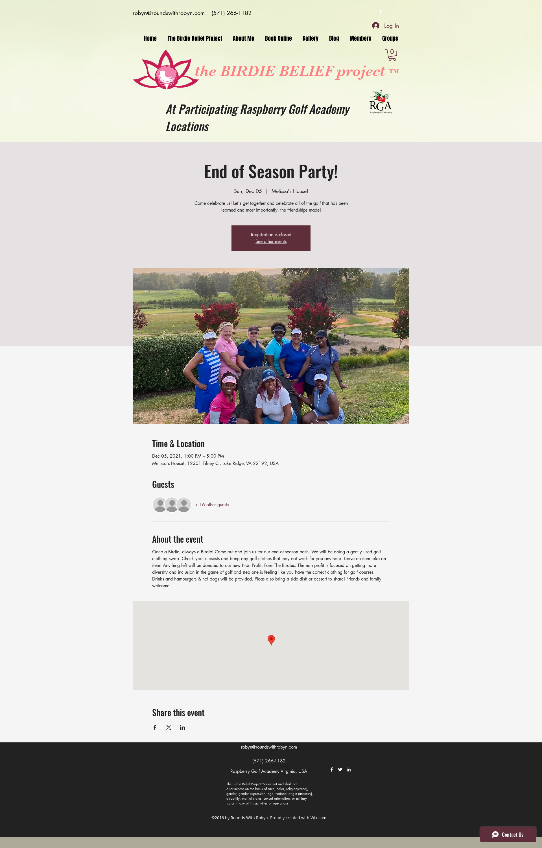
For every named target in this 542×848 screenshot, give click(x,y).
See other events (271, 241)
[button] (392, 55)
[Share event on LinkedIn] (182, 727)
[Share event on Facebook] (155, 727)
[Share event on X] (168, 727)
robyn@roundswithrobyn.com (169, 13)
